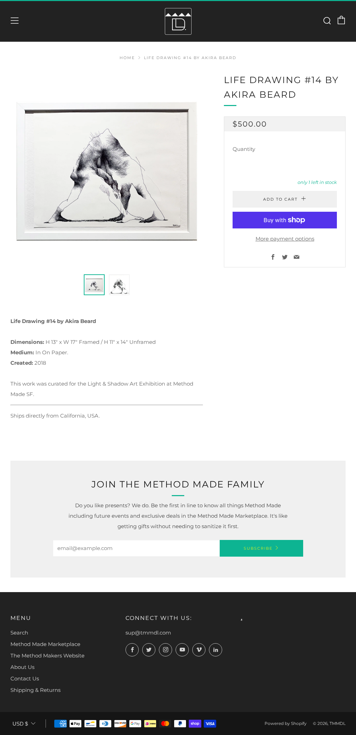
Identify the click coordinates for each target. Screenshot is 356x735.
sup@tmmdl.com (148, 632)
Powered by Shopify (286, 723)
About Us (22, 667)
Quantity (244, 149)
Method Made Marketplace (45, 644)
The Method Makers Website (47, 655)
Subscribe (258, 548)
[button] (94, 284)
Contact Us (24, 678)
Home (127, 57)
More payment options (285, 238)
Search (19, 632)
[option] (106, 169)
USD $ (20, 724)
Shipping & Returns (35, 690)
